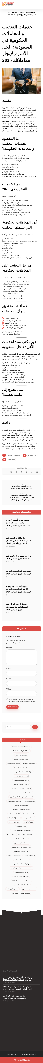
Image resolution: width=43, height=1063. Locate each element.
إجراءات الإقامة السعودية (29, 763)
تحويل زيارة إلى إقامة (28, 822)
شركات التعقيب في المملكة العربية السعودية (21, 868)
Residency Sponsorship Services (21, 759)
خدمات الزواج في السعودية (14, 855)
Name (8, 669)
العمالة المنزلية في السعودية (15, 801)
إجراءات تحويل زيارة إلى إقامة (21, 776)
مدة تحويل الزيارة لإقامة (12, 889)
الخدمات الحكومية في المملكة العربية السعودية (21, 797)
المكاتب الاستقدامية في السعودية (21, 809)
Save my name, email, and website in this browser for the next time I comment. (22, 700)
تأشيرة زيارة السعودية (28, 813)
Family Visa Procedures (21, 755)
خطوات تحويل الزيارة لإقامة (21, 859)
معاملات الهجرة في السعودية (29, 889)
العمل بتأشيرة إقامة (30, 801)
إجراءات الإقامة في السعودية (21, 767)
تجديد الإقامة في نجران (28, 818)
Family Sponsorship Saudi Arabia (21, 751)
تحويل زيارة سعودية (21, 826)
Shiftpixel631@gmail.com (14, 455)
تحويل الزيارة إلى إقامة (14, 822)
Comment (10, 647)
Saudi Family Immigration (13, 763)
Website (8, 689)
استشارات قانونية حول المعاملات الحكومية (21, 792)
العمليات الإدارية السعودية (21, 805)
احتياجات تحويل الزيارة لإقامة (21, 784)
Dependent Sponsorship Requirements (21, 746)
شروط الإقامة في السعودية (21, 872)
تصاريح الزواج (10, 834)
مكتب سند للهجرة (25, 893)
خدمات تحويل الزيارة (30, 855)
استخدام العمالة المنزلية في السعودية (21, 788)
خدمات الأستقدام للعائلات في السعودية (21, 847)
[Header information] (38, 4)
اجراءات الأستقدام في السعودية (21, 780)
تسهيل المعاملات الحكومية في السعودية (21, 830)
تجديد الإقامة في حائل (14, 818)
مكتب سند (15, 893)
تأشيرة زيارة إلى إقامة (14, 813)
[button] (6, 472)
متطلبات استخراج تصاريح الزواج (21, 884)
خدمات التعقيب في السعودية (21, 851)
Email (8, 679)
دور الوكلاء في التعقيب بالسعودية (21, 864)
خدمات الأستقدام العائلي (21, 838)
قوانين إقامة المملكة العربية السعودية (21, 880)
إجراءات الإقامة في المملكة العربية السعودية (21, 772)
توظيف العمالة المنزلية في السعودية (26, 834)
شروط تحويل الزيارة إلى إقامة (21, 876)
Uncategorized (11, 459)
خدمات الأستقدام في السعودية (21, 843)
